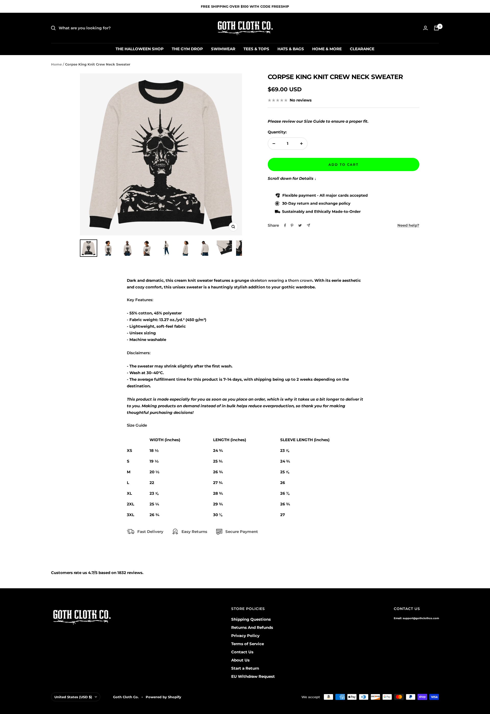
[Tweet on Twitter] (300, 225)
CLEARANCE (362, 48)
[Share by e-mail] (308, 225)
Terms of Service (247, 643)
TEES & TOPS (256, 48)
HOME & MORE (327, 48)
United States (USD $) (73, 697)
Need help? (408, 225)
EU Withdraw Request (253, 676)
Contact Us (242, 651)
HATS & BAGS (290, 48)
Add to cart (343, 164)
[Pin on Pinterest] (292, 225)
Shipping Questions (251, 619)
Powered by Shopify (163, 697)
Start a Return (245, 668)
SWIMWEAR (223, 48)
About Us (240, 660)
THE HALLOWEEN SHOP (140, 48)
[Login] (425, 28)
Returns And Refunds (252, 627)
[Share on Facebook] (285, 225)
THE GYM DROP (187, 48)
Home (56, 64)
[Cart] (436, 28)
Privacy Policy (245, 635)
